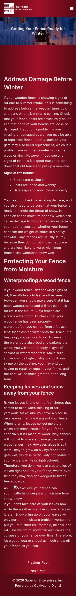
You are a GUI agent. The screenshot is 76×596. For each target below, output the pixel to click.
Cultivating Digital (47, 585)
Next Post (38, 570)
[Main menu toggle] (71, 8)
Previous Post (38, 562)
